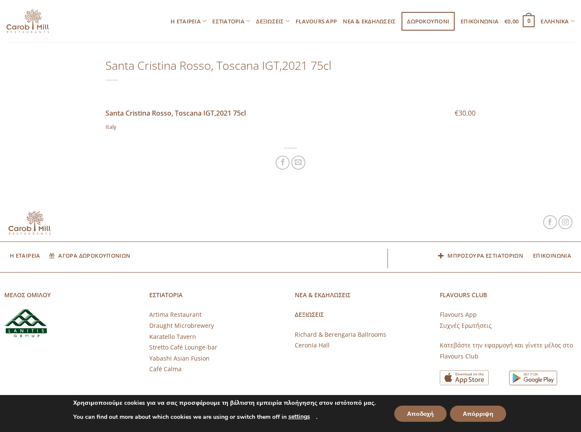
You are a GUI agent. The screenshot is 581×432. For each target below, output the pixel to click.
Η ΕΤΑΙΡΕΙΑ (186, 21)
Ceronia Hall (312, 345)
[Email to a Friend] (298, 163)
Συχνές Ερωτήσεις (466, 325)
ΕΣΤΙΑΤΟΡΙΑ (228, 21)
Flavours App (316, 21)
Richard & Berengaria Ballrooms (340, 334)
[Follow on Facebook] (550, 222)
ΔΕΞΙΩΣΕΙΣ (270, 21)
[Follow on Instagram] (565, 222)
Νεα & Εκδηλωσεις (369, 21)
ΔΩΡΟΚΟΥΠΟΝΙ (428, 21)
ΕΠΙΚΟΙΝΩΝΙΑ (479, 21)
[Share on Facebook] (283, 163)
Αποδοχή (420, 414)
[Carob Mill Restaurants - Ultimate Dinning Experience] (27, 21)
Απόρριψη (478, 414)
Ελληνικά (555, 21)
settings (299, 416)
